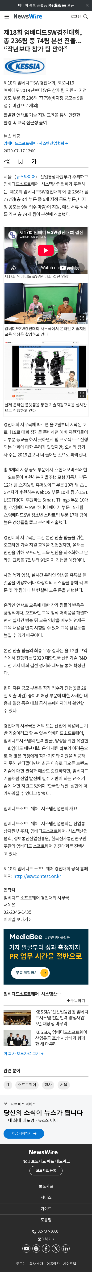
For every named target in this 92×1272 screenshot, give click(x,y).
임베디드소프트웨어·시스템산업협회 (36, 143)
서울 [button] (63, 1084)
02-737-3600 (48, 1231)
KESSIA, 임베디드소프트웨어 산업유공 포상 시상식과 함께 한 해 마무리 (61, 1038)
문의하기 (46, 1239)
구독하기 (77, 1000)
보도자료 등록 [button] (46, 1170)
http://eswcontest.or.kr (37, 876)
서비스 (46, 1197)
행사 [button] (48, 1084)
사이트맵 (69, 1264)
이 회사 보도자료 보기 (23, 1053)
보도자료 (46, 1186)
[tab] (46, 1186)
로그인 (21, 1264)
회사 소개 (36, 1264)
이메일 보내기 (17, 919)
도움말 (46, 1220)
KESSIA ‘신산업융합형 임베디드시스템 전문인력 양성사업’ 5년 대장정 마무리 (61, 1017)
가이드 (46, 1208)
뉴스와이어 (26, 177)
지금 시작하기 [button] (22, 1133)
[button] (7, 161)
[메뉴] (6, 16)
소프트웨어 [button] (27, 1084)
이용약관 (53, 1264)
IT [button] (8, 1084)
